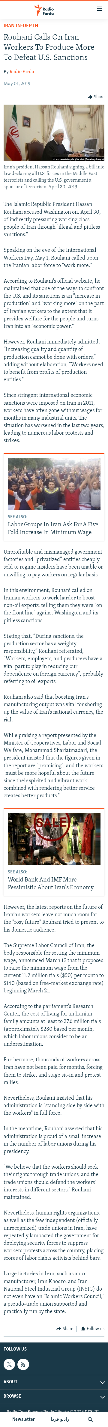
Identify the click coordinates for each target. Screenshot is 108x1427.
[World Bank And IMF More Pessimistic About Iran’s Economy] (54, 839)
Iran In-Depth (21, 26)
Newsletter (23, 1419)
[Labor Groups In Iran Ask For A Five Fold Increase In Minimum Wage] (54, 484)
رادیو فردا (60, 1419)
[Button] (96, 97)
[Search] (90, 1419)
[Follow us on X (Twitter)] (9, 1364)
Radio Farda (22, 72)
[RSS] (23, 1364)
